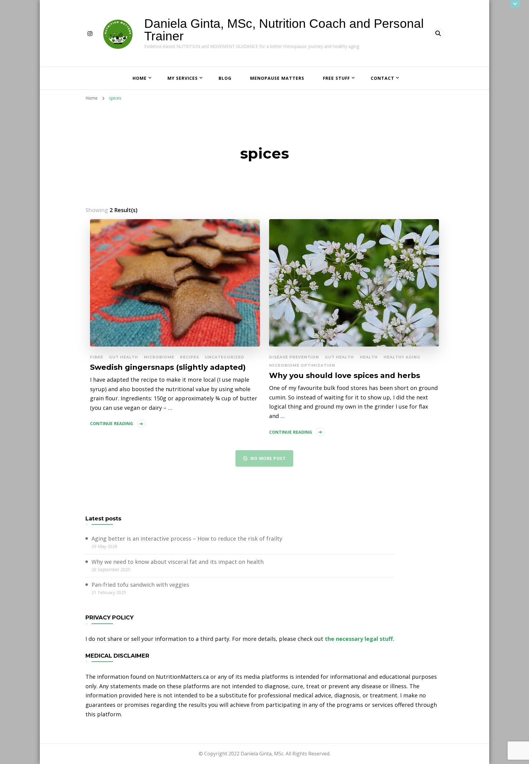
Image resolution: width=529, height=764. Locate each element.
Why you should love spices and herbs (344, 375)
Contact (382, 78)
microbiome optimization (302, 365)
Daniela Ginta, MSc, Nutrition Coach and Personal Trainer (284, 30)
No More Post (268, 458)
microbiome (159, 357)
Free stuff (336, 78)
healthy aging (402, 357)
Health (369, 357)
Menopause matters (277, 78)
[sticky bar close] (515, 4)
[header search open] (438, 33)
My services (182, 78)
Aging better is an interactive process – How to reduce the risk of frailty (187, 538)
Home (140, 78)
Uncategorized (224, 357)
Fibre (96, 357)
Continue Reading (111, 423)
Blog (225, 78)
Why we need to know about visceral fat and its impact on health (178, 561)
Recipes (189, 357)
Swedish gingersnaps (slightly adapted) (168, 367)
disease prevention (294, 357)
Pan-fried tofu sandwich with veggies (140, 584)
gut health (123, 357)
